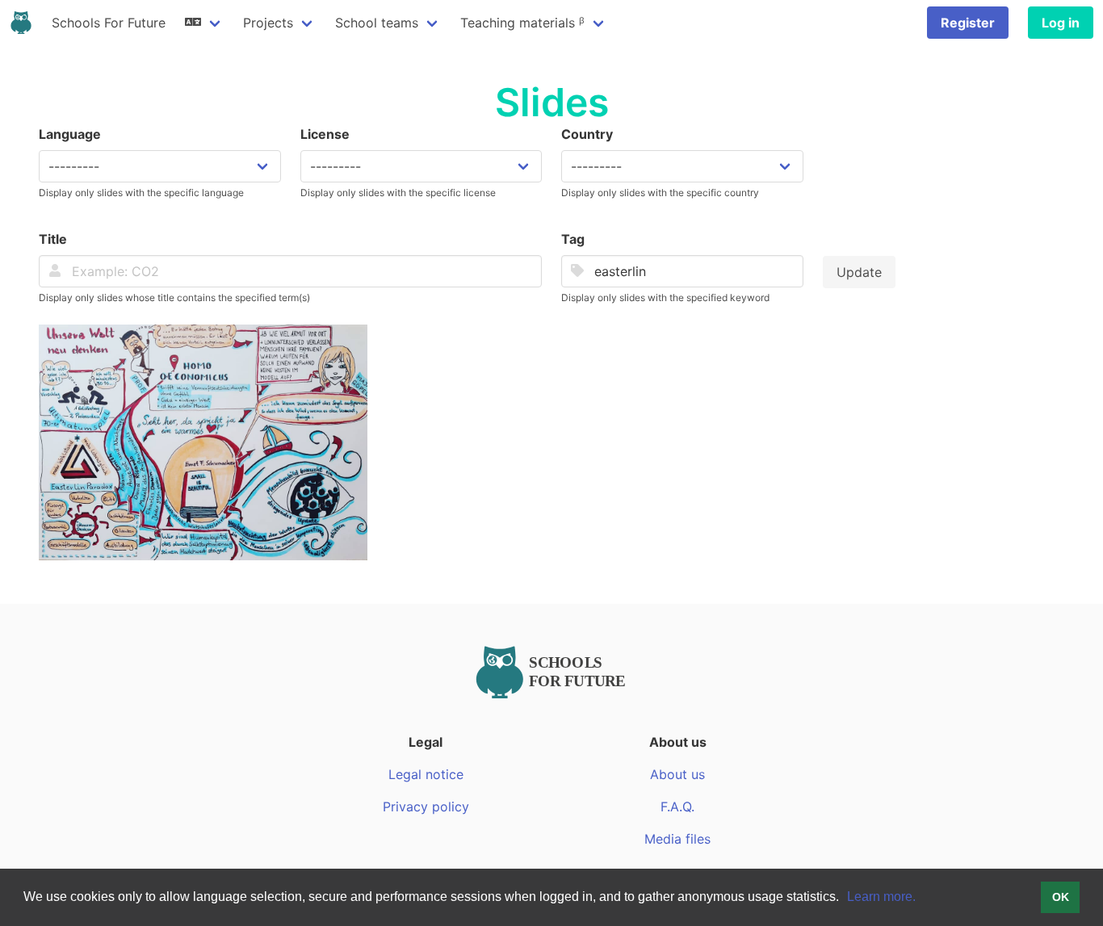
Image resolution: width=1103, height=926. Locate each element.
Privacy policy (426, 806)
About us (677, 774)
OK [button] (1060, 896)
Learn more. (881, 896)
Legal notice (425, 774)
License (325, 134)
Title (53, 239)
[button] (844, 898)
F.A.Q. (677, 806)
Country (587, 134)
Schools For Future (109, 23)
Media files (677, 839)
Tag (573, 239)
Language (70, 134)
